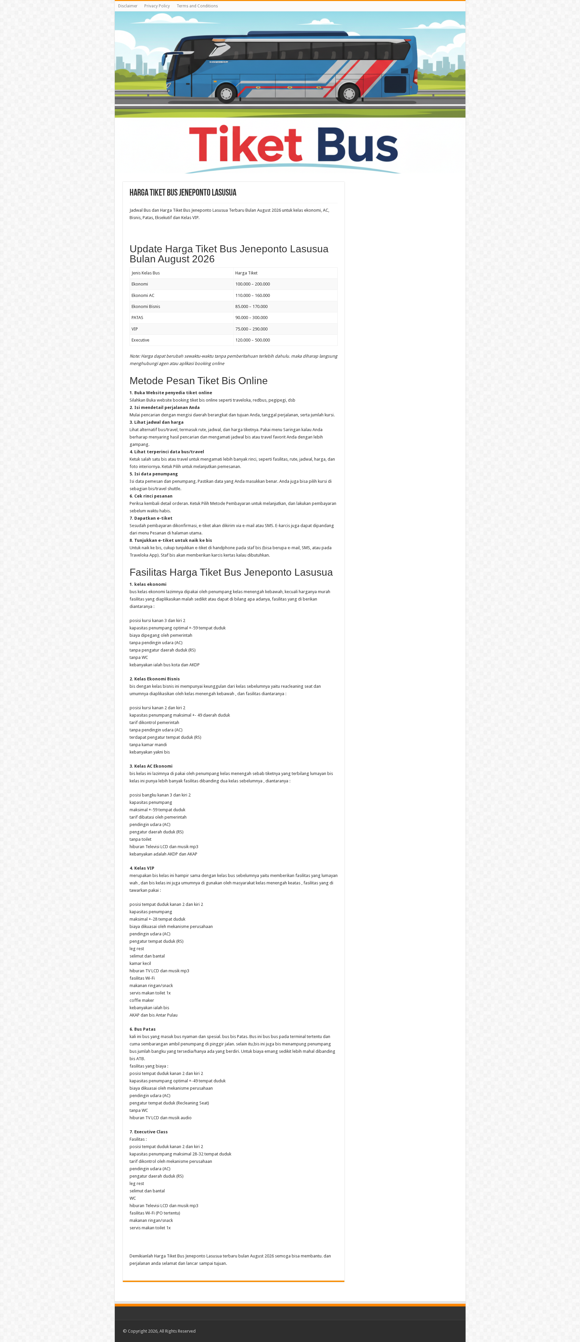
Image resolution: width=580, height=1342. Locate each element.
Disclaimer (128, 6)
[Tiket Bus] (290, 92)
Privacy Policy (157, 6)
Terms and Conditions (197, 6)
